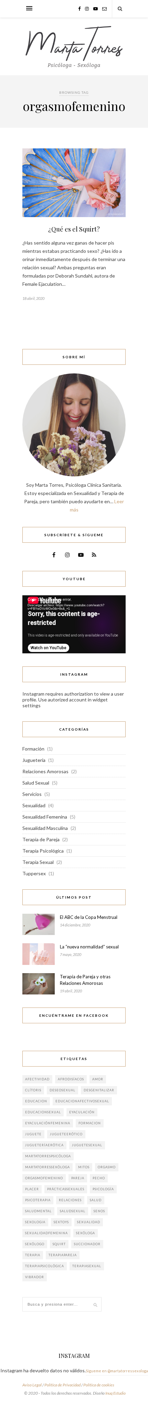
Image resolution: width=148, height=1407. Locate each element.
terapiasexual (86, 1266)
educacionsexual (43, 1112)
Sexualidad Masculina (45, 828)
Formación (33, 749)
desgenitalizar (99, 1090)
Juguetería (33, 760)
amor (97, 1079)
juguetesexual (87, 1145)
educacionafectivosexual (82, 1101)
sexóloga (85, 1233)
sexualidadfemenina (46, 1233)
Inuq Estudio (115, 1393)
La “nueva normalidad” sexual (89, 946)
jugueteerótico (66, 1134)
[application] (74, 624)
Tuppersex (34, 873)
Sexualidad (33, 805)
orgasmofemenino (44, 1178)
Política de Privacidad (62, 1384)
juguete (33, 1134)
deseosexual (62, 1090)
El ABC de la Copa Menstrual (88, 917)
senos (99, 1211)
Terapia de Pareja (41, 839)
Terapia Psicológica (43, 851)
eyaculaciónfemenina (47, 1123)
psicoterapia (38, 1200)
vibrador (34, 1277)
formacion (89, 1123)
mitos (83, 1167)
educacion (36, 1101)
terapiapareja (63, 1255)
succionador (87, 1244)
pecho (99, 1178)
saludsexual (72, 1211)
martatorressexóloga (47, 1167)
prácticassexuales (65, 1189)
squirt (59, 1244)
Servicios (32, 794)
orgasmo (107, 1167)
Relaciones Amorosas (45, 771)
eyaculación (82, 1112)
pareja (77, 1178)
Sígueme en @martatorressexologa (117, 1371)
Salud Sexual (35, 783)
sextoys (61, 1222)
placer (32, 1189)
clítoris (33, 1090)
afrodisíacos (71, 1079)
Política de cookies (98, 1384)
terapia (32, 1255)
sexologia (35, 1222)
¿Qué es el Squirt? (74, 229)
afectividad (37, 1079)
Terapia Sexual (38, 862)
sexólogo (34, 1244)
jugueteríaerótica (44, 1145)
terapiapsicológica (44, 1266)
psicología (103, 1189)
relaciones (70, 1200)
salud (96, 1200)
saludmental (38, 1211)
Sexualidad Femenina (44, 817)
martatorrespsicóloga (48, 1156)
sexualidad (88, 1222)
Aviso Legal (32, 1384)
